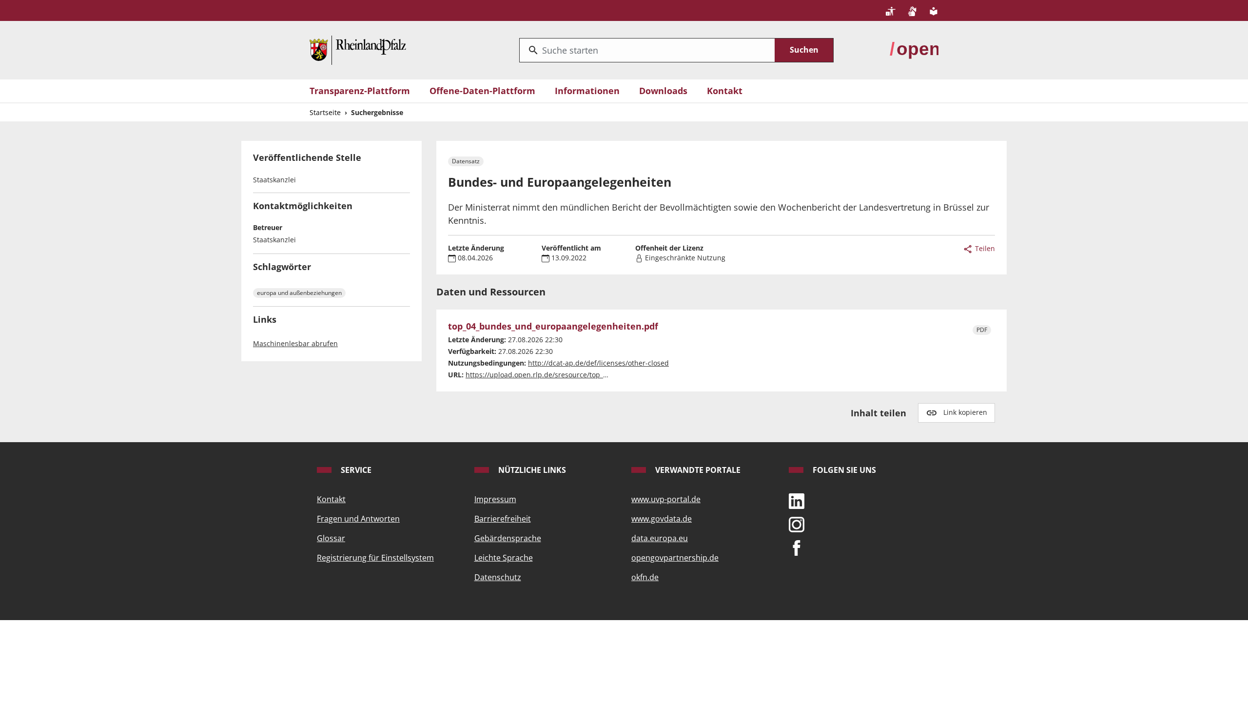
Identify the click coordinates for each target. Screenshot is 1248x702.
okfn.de (645, 577)
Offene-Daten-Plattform (482, 91)
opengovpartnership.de (675, 557)
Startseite (325, 112)
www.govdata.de (661, 518)
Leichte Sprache (503, 557)
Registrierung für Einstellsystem (375, 557)
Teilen (984, 248)
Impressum (495, 499)
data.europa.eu (659, 538)
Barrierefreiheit (502, 518)
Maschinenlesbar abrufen (295, 343)
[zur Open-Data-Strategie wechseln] (914, 49)
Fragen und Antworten (358, 518)
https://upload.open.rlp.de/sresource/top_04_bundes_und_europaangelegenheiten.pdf (607, 374)
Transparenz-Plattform (360, 91)
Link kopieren (965, 412)
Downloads (663, 91)
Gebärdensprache (507, 538)
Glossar (331, 538)
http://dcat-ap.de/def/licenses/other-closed (598, 363)
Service (355, 470)
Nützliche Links (531, 470)
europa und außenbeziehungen (299, 293)
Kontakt (724, 91)
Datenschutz (497, 577)
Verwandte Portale (697, 470)
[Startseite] (358, 49)
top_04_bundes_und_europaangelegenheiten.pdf (553, 326)
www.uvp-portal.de (666, 499)
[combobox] (647, 50)
